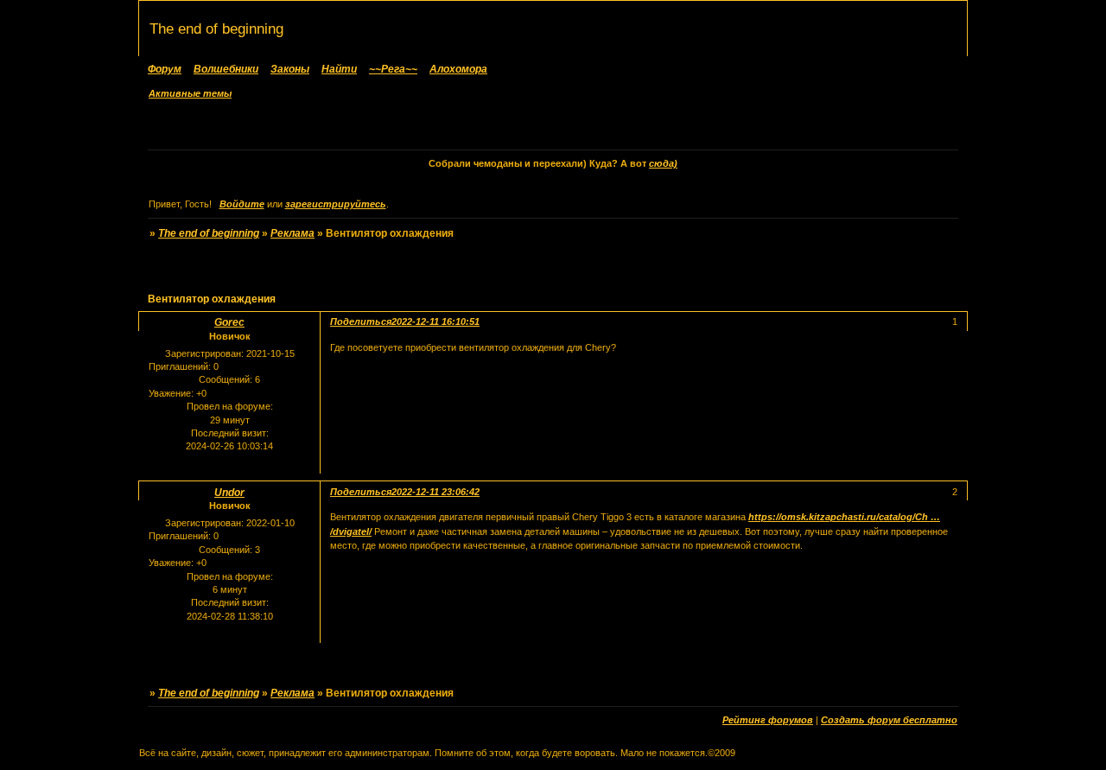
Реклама (292, 233)
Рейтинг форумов (767, 720)
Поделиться (360, 321)
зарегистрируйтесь (335, 204)
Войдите (241, 204)
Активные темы (190, 93)
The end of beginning (208, 233)
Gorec (229, 322)
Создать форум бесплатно (889, 720)
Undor (229, 493)
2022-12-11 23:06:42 (435, 492)
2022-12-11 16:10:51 (435, 321)
